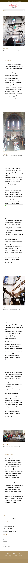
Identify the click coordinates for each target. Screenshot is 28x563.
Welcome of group (17, 446)
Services (13, 553)
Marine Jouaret (6, 446)
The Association (8, 555)
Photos (15, 555)
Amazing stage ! (6, 444)
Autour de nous (15, 50)
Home (8, 553)
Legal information (12, 557)
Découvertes (21, 50)
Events (19, 155)
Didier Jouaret (6, 50)
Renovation (18, 309)
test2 (4, 308)
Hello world (5, 48)
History (18, 553)
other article (5, 154)
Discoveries (15, 155)
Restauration (5, 52)
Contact (20, 555)
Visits (21, 155)
